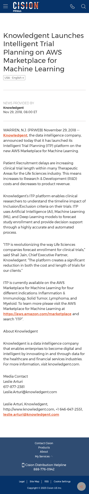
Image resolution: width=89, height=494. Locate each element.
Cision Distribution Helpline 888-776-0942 (45, 467)
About (44, 451)
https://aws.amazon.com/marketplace (37, 314)
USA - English (13, 77)
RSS (46, 481)
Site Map (34, 481)
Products (44, 447)
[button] (72, 6)
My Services (42, 456)
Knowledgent (15, 135)
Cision (50, 488)
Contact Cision (44, 443)
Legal (22, 481)
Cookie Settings (62, 481)
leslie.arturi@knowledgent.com (31, 414)
